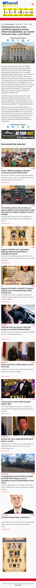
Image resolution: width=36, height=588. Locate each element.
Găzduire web (30, 583)
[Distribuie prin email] (23, 40)
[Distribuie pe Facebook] (8, 40)
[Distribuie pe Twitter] (28, 40)
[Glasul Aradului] (7, 4)
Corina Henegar (10, 24)
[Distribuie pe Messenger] (13, 40)
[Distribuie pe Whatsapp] (18, 40)
